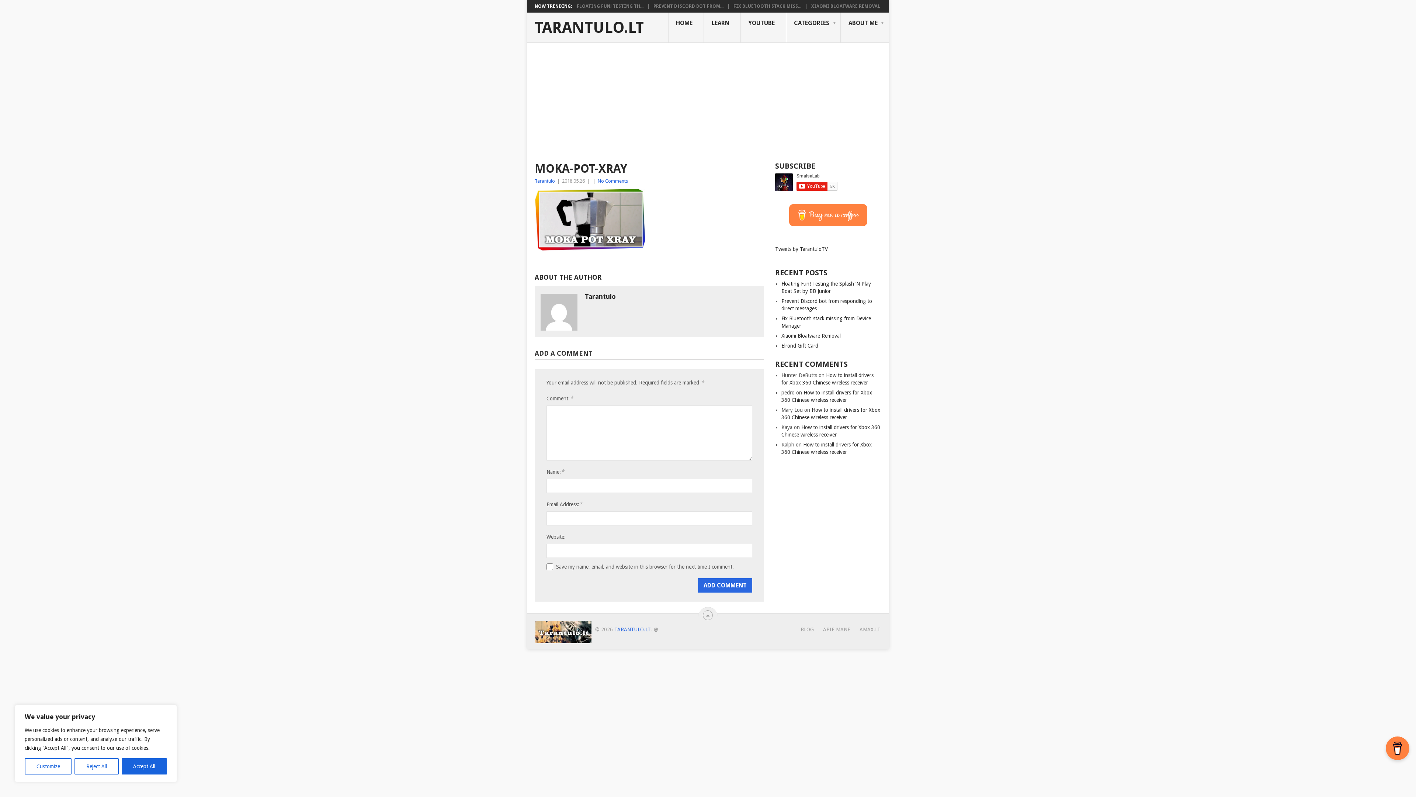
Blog (807, 629)
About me (863, 23)
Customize (48, 766)
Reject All (96, 766)
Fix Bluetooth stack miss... (767, 6)
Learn (720, 23)
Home (684, 23)
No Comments (613, 181)
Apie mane (836, 629)
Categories (811, 23)
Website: (556, 537)
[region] (96, 743)
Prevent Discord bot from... (688, 6)
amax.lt (870, 629)
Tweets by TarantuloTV (801, 249)
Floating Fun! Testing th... (610, 6)
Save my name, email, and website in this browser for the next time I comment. (645, 567)
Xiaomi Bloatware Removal (845, 6)
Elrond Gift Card (799, 346)
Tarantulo (545, 181)
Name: (555, 471)
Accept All (144, 766)
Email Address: (564, 504)
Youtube (762, 23)
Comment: (559, 398)
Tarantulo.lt (589, 27)
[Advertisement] (708, 98)
